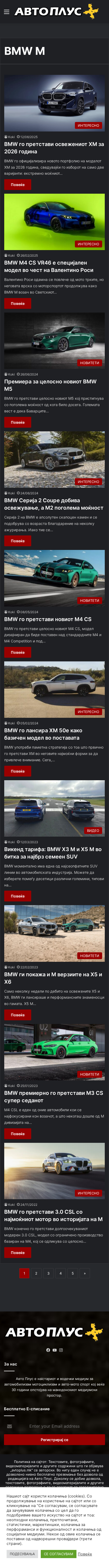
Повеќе (18, 184)
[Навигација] (6, 13)
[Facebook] (48, 1350)
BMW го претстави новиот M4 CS (48, 619)
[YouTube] (54, 1350)
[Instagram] (61, 1350)
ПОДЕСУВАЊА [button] (22, 1554)
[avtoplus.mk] (57, 11)
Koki (11, 137)
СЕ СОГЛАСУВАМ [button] (58, 1554)
